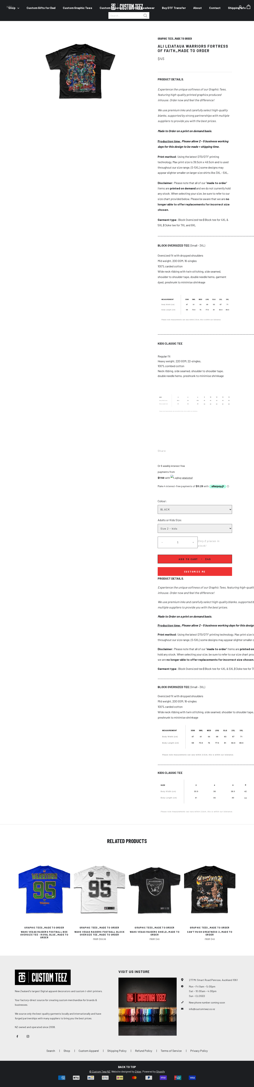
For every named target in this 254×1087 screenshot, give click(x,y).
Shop (67, 1050)
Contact (215, 7)
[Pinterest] (179, 450)
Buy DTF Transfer (174, 7)
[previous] (11, 895)
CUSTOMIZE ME (195, 571)
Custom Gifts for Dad (41, 7)
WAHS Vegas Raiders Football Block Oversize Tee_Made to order (99, 933)
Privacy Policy (199, 1050)
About (197, 7)
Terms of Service (171, 1050)
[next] (242, 895)
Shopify (160, 1071)
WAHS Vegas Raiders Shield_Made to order (154, 933)
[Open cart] (248, 7)
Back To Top (127, 1067)
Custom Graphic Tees (77, 7)
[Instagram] (28, 1036)
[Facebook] (169, 450)
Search (50, 1050)
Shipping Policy (116, 1050)
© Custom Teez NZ (99, 1071)
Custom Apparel (111, 7)
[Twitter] (174, 450)
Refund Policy (143, 1050)
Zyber (138, 1071)
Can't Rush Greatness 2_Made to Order (209, 933)
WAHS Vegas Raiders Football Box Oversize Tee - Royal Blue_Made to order (44, 935)
